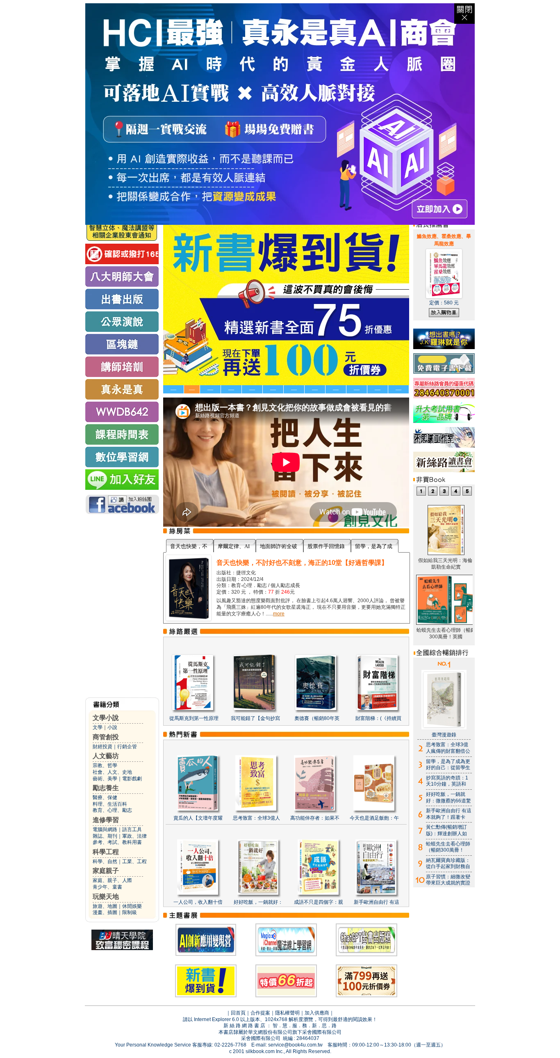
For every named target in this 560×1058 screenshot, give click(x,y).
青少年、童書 (107, 887)
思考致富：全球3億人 (256, 818)
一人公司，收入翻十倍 (198, 902)
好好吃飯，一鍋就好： (258, 902)
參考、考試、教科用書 (117, 842)
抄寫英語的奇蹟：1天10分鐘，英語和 (447, 781)
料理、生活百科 (110, 804)
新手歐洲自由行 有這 (376, 902)
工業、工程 (134, 861)
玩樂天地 (106, 896)
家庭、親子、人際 (112, 880)
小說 (112, 727)
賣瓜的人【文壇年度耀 (198, 818)
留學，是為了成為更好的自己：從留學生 (448, 765)
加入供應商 (317, 1013)
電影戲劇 (132, 779)
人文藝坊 (106, 755)
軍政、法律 (134, 836)
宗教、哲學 (105, 765)
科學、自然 (105, 861)
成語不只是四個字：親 (318, 902)
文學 (97, 727)
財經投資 (102, 747)
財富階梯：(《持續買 (378, 718)
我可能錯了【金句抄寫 (255, 718)
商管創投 (106, 737)
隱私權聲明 (287, 1013)
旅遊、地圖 (105, 906)
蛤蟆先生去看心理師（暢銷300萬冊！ (448, 847)
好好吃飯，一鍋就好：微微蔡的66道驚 (448, 797)
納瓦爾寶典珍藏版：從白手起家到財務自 (448, 863)
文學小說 (106, 717)
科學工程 (106, 851)
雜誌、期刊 (105, 836)
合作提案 (260, 1013)
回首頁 (238, 1013)
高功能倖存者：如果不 (314, 818)
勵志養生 (106, 787)
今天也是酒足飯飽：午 (374, 818)
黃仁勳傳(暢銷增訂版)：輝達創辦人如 (446, 830)
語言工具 (132, 829)
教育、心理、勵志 (112, 810)
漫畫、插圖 (105, 912)
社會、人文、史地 (112, 772)
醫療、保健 (105, 797)
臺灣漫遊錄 (444, 735)
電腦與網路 (105, 829)
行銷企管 (127, 747)
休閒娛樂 (132, 906)
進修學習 (106, 819)
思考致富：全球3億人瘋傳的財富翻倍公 (448, 748)
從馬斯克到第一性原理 (194, 718)
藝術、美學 (105, 779)
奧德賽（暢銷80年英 (316, 718)
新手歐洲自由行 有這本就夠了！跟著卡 (448, 814)
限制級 (129, 912)
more (279, 614)
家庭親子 (106, 870)
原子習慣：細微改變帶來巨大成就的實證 (448, 880)
